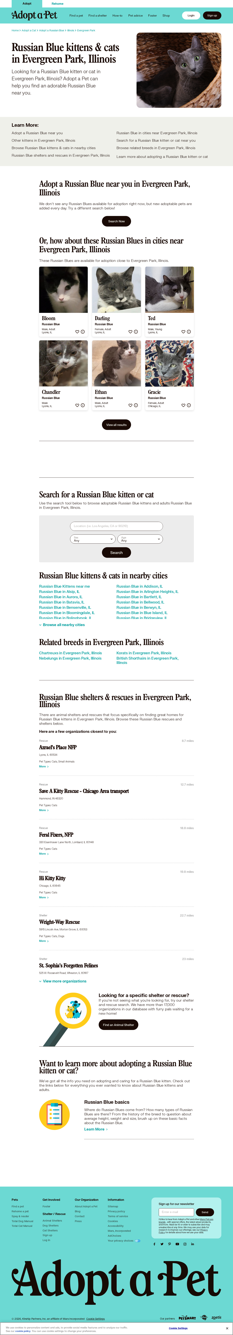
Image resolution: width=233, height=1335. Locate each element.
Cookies (113, 1221)
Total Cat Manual (22, 1225)
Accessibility (115, 1225)
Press (78, 1221)
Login (191, 15)
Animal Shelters (52, 1220)
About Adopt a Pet (86, 1206)
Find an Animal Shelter (118, 1025)
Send (205, 1212)
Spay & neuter (20, 1216)
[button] (77, 331)
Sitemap (113, 1206)
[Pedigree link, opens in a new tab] (204, 1318)
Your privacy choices (121, 1240)
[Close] (227, 1328)
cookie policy (23, 1331)
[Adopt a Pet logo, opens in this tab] (116, 1285)
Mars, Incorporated (119, 1230)
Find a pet (18, 1206)
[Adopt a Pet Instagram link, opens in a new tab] (186, 1244)
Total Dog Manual (22, 1221)
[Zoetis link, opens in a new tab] (216, 1318)
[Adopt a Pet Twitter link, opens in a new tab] (163, 1244)
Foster (152, 15)
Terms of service (118, 1216)
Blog (77, 1211)
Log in (46, 1240)
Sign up (212, 15)
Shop (166, 15)
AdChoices (114, 1235)
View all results (116, 424)
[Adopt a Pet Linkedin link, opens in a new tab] (193, 1244)
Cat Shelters (50, 1230)
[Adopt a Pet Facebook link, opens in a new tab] (155, 1244)
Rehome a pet (20, 1211)
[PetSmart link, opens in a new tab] (187, 1317)
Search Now (116, 221)
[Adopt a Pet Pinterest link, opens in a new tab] (170, 1244)
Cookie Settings (95, 1318)
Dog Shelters (50, 1225)
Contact (79, 1216)
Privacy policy (116, 1211)
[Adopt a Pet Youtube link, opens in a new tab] (178, 1244)
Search (116, 552)
